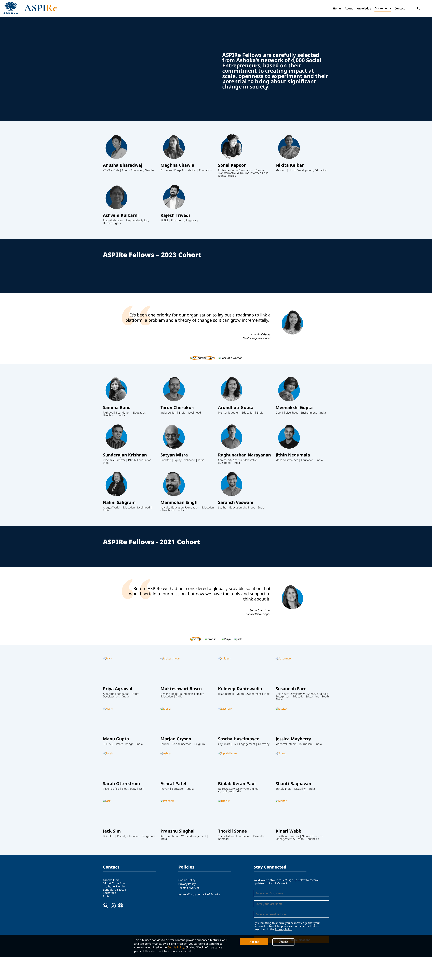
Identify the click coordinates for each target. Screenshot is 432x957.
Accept (254, 941)
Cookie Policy (175, 947)
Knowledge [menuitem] (364, 8)
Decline (283, 941)
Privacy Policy (187, 884)
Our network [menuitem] (382, 8)
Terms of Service (188, 888)
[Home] (44, 8)
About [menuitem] (349, 8)
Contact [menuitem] (400, 8)
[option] (216, 322)
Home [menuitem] (337, 8)
